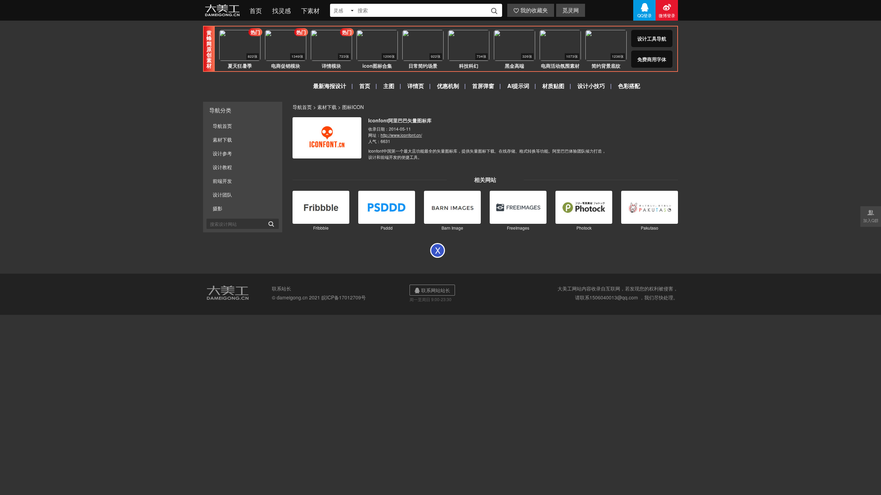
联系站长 (281, 288)
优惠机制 (448, 86)
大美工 (223, 10)
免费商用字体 (651, 59)
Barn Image (452, 228)
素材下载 (222, 139)
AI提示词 (518, 86)
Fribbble (321, 228)
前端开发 (222, 180)
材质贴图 (553, 86)
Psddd (387, 228)
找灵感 (281, 10)
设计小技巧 (591, 86)
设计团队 (222, 194)
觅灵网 (570, 10)
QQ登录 (644, 10)
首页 (256, 10)
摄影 (217, 208)
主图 (388, 86)
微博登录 (667, 10)
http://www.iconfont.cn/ (401, 135)
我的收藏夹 (530, 10)
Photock (584, 228)
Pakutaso (649, 228)
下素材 (310, 10)
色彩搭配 (629, 86)
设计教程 (222, 167)
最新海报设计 (329, 86)
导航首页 (222, 125)
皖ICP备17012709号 (343, 297)
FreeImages (518, 228)
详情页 (415, 86)
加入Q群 (871, 216)
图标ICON (353, 106)
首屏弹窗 (483, 86)
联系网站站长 (432, 290)
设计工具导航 (651, 38)
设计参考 (222, 153)
